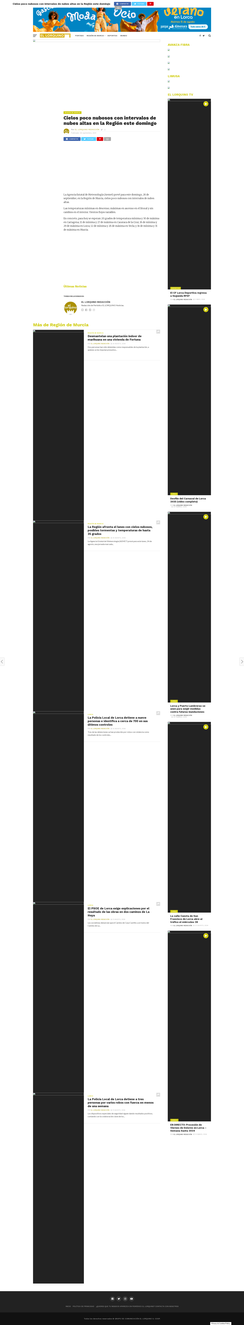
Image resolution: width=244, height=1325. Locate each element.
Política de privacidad (83, 1306)
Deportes (112, 36)
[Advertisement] (112, 169)
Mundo (123, 36)
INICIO (68, 1306)
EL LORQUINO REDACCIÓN (87, 129)
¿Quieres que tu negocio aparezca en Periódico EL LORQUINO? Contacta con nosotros (137, 1306)
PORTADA (79, 36)
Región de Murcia (95, 36)
